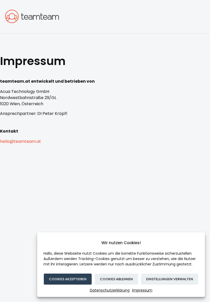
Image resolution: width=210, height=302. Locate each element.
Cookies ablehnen (116, 279)
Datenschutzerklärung (110, 290)
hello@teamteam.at (20, 141)
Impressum (142, 290)
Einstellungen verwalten (169, 279)
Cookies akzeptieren (68, 279)
